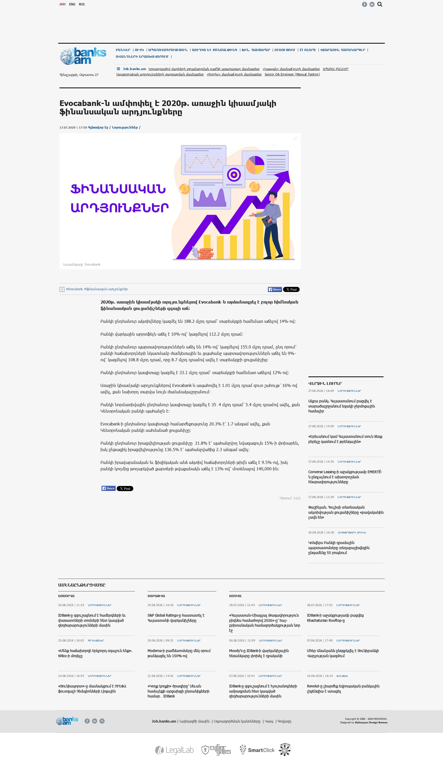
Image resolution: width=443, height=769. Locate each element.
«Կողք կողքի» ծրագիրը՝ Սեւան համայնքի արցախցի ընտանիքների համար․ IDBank (178, 691)
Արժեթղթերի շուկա (352, 532)
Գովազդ (284, 721)
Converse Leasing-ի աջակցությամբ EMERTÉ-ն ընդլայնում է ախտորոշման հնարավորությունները (345, 477)
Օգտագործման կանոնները (237, 721)
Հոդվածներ (96, 640)
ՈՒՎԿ (139, 50)
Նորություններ (349, 390)
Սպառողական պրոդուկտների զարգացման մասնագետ (160, 74)
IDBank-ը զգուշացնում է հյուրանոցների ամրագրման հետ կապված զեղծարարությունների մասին (263, 691)
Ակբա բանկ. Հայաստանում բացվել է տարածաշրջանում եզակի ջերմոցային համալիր (341, 406)
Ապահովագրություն (168, 50)
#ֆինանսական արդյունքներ (106, 289)
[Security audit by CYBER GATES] (216, 750)
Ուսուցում (285, 50)
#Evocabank (74, 289)
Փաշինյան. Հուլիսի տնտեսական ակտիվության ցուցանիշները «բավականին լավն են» (346, 512)
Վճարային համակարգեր (342, 50)
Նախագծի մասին (194, 721)
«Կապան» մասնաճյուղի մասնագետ (291, 69)
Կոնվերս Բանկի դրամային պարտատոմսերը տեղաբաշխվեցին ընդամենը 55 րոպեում (338, 547)
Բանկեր (123, 50)
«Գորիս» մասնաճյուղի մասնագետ (234, 74)
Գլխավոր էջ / (100, 127)
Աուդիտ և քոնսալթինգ (214, 50)
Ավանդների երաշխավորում (142, 57)
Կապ (269, 721)
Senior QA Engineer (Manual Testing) (292, 74)
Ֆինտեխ (342, 675)
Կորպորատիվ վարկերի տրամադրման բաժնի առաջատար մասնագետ (204, 69)
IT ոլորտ (308, 50)
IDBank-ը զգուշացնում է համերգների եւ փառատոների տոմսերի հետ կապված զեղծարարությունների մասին (92, 620)
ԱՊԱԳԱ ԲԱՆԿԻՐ (336, 69)
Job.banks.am (134, 69)
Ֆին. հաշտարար (256, 50)
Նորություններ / (126, 127)
